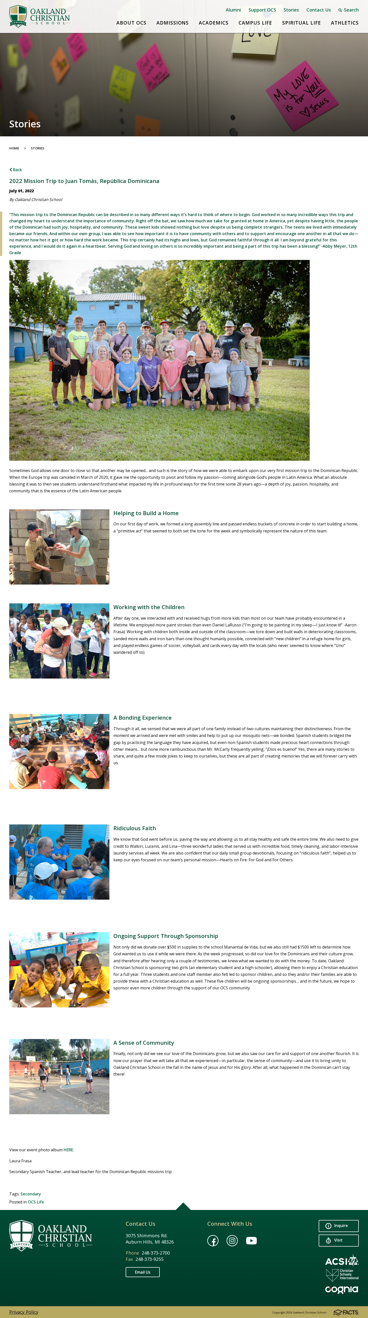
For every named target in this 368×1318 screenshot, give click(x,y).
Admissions (172, 23)
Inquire (340, 1226)
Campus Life (255, 23)
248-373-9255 (149, 1259)
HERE (68, 1150)
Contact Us (318, 10)
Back (17, 169)
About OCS (131, 23)
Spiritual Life (301, 23)
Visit (338, 1240)
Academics (214, 23)
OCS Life (36, 1202)
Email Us (142, 1272)
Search (351, 10)
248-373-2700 (156, 1253)
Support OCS (262, 10)
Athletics (345, 23)
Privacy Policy (23, 1312)
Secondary (31, 1194)
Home (14, 148)
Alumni (233, 10)
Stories (291, 10)
